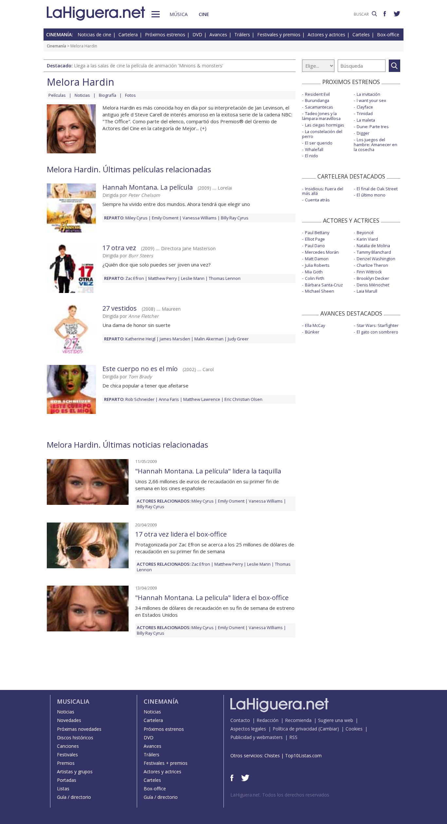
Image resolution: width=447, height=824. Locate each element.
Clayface (365, 107)
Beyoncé (365, 232)
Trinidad (365, 113)
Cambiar (328, 729)
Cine (204, 14)
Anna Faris (169, 399)
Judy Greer (238, 339)
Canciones (68, 746)
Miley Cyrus (136, 218)
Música (179, 14)
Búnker (312, 332)
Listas (63, 788)
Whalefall (314, 149)
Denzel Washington (376, 259)
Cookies (354, 729)
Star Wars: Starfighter (378, 325)
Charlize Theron (372, 265)
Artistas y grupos (75, 771)
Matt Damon (317, 259)
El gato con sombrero (377, 332)
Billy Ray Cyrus (234, 218)
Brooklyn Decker (373, 278)
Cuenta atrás (317, 200)
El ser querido (318, 143)
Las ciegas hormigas (324, 125)
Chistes (272, 755)
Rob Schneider (139, 399)
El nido (311, 156)
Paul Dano (315, 246)
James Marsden (175, 339)
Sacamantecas (319, 107)
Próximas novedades (79, 729)
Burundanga (317, 100)
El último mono (371, 195)
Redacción (267, 720)
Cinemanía (56, 46)
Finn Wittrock (369, 272)
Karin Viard (367, 239)
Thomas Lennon (225, 278)
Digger (363, 133)
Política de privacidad (295, 729)
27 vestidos (119, 308)
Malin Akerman (209, 339)
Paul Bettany (317, 232)
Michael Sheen (319, 291)
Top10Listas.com (303, 755)
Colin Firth (314, 278)
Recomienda (298, 720)
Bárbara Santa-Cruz (324, 285)
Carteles (361, 34)
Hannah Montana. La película (147, 187)
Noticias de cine (94, 34)
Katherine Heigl (140, 339)
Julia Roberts (317, 265)
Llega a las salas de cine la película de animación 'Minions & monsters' (148, 65)
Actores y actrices (326, 34)
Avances (218, 34)
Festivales (67, 754)
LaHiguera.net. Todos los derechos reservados (279, 795)
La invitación (368, 94)
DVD (197, 34)
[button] (156, 14)
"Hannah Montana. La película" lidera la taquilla (208, 471)
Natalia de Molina (373, 246)
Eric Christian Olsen (243, 399)
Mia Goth (314, 272)
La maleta (366, 120)
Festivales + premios (166, 763)
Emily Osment (165, 218)
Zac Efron (134, 278)
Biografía (107, 95)
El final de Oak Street (377, 189)
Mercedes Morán (322, 252)
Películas (57, 95)
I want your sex (371, 100)
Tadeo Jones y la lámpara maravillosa (321, 116)
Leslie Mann (193, 278)
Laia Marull (367, 291)
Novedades (69, 720)
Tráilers (242, 34)
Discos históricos (75, 737)
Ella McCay (315, 325)
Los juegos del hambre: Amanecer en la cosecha (375, 144)
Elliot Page (315, 239)
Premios (66, 763)
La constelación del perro (322, 134)
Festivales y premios (278, 34)
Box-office (388, 34)
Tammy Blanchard (374, 252)
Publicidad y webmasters (256, 737)
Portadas (66, 780)
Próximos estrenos (165, 34)
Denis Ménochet (373, 285)
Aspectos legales (248, 729)
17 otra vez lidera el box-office (181, 534)
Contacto (240, 720)
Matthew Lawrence (201, 399)
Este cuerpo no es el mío (140, 368)
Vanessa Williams (200, 218)
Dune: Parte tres (373, 126)
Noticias (82, 95)
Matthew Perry (162, 278)
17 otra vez (119, 247)
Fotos (130, 95)
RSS (293, 737)
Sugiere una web (335, 720)
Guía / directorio (74, 797)
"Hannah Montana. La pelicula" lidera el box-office (212, 597)
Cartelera (128, 34)
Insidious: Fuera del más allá (322, 191)
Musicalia (73, 701)
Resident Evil (317, 94)
